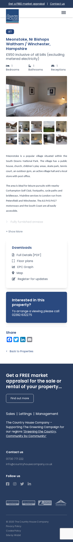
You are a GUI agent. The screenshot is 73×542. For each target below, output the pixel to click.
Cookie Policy (13, 530)
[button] (62, 96)
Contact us (57, 4)
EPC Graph (25, 267)
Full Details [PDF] (28, 255)
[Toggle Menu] (63, 12)
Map (19, 273)
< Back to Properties (19, 351)
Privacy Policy (13, 526)
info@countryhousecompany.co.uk (29, 464)
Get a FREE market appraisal (26, 4)
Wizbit (17, 535)
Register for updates (33, 279)
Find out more (20, 398)
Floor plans (25, 261)
